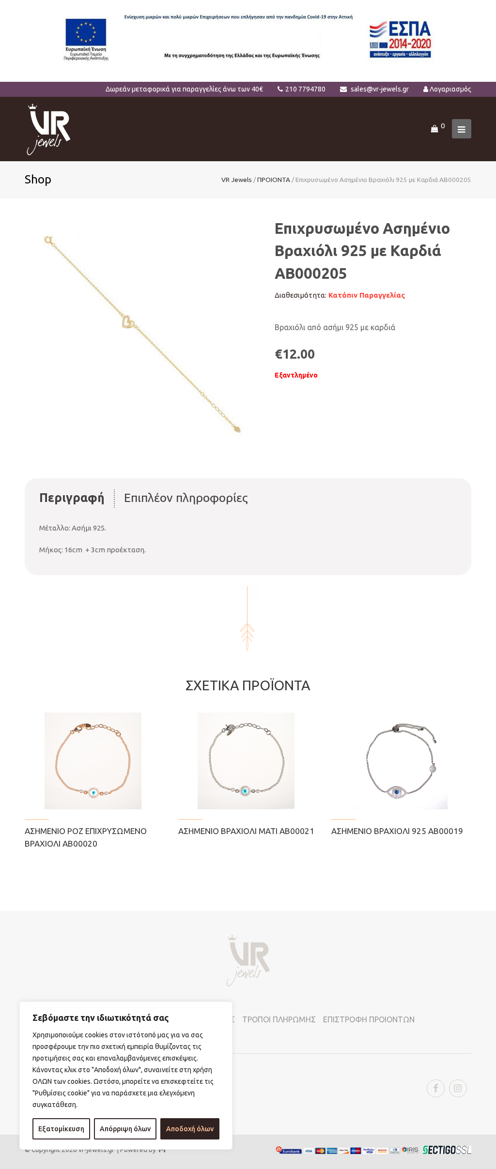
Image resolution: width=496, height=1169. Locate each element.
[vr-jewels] (49, 128)
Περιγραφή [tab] (72, 497)
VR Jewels (236, 179)
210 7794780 (305, 89)
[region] (125, 1076)
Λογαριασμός (450, 89)
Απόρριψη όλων (125, 1129)
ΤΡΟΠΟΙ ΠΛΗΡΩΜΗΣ (279, 1019)
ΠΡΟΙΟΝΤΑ (273, 179)
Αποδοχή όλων (190, 1129)
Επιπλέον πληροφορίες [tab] (186, 497)
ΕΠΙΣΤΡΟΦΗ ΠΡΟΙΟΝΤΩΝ (369, 1019)
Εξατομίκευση (61, 1129)
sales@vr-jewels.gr (380, 89)
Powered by (142, 1150)
